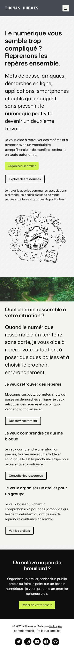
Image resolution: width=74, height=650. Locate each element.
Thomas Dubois (22, 8)
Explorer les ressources (25, 179)
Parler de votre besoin (37, 605)
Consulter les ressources (26, 475)
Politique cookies (48, 630)
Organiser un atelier (22, 166)
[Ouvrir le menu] (65, 8)
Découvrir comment (23, 421)
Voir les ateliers (19, 530)
